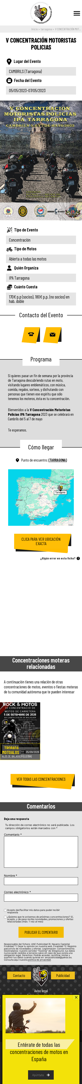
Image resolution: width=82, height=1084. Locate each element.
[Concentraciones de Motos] (41, 13)
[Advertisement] (41, 607)
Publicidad (63, 975)
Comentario (13, 834)
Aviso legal (41, 991)
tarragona (46, 29)
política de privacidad (39, 959)
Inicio (34, 29)
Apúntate (38, 1075)
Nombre (10, 875)
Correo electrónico (17, 892)
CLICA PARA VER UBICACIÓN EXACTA (41, 541)
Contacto (19, 975)
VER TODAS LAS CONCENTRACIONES (41, 779)
